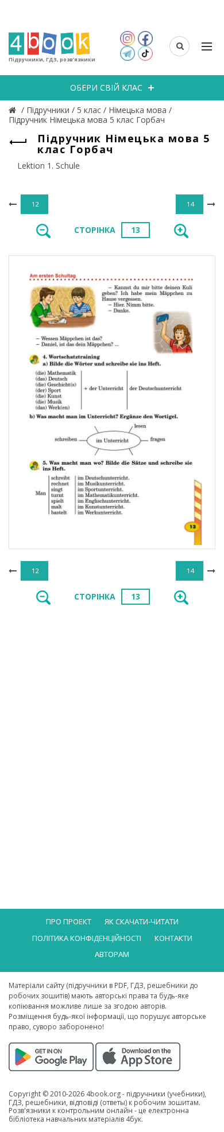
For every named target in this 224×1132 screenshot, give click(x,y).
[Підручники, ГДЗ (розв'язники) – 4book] (14, 109)
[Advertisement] (112, 735)
